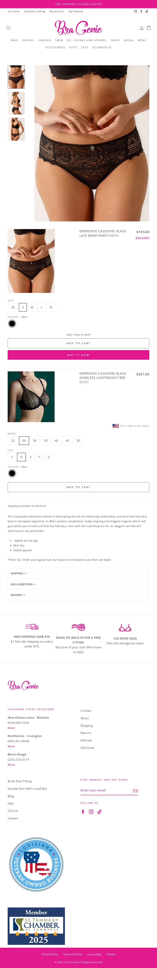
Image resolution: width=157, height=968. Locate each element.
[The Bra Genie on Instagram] (91, 811)
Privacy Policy (50, 954)
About (85, 718)
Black (12, 323)
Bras (14, 40)
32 (13, 440)
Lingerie (44, 40)
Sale (84, 47)
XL (51, 307)
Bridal (129, 40)
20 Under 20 (101, 47)
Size (11, 300)
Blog (11, 796)
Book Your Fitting (20, 781)
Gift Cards (87, 748)
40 (56, 440)
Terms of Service (73, 954)
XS (13, 307)
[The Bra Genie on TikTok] (99, 811)
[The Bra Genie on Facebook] (83, 811)
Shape (115, 40)
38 (45, 440)
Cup (11, 450)
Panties (28, 40)
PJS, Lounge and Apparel (87, 40)
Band (12, 433)
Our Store (13, 11)
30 (78, 440)
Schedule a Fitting (34, 11)
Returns (86, 733)
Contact (86, 710)
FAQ (10, 803)
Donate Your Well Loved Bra (27, 788)
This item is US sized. (134, 425)
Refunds (86, 740)
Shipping (13, 506)
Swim (59, 40)
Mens (142, 40)
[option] (78, 4)
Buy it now (79, 355)
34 (24, 440)
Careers (13, 818)
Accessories (55, 47)
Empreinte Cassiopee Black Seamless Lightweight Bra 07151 (102, 377)
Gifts (73, 47)
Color (17, 316)
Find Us (13, 811)
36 (35, 440)
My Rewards (76, 11)
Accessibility (94, 954)
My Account (57, 11)
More (11, 728)
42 (67, 440)
